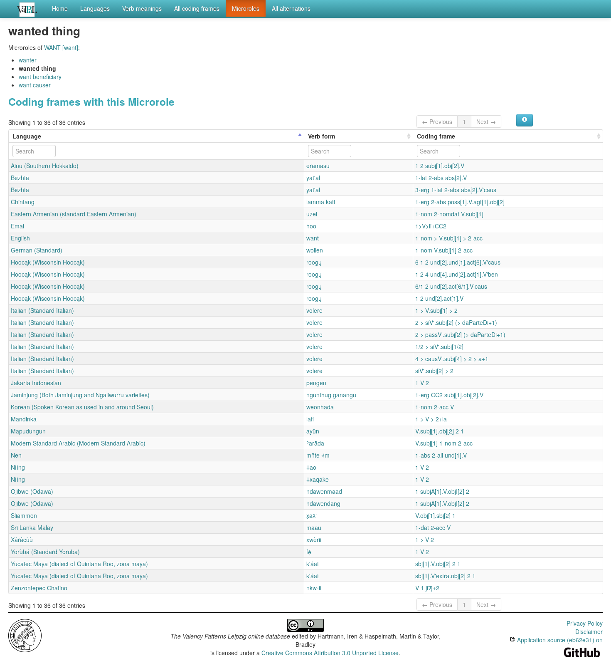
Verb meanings (142, 8)
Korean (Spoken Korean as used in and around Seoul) (82, 407)
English (20, 238)
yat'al (313, 177)
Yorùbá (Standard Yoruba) (45, 551)
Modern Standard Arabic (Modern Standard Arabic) (78, 443)
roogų (314, 262)
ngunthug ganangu (331, 395)
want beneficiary (40, 76)
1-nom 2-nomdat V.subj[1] (449, 214)
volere (314, 310)
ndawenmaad (324, 491)
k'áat (312, 563)
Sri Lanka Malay (32, 527)
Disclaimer (589, 631)
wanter (28, 60)
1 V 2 (422, 383)
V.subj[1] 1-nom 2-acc (444, 443)
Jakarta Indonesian (36, 383)
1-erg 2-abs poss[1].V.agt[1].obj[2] (460, 202)
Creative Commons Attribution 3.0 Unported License (330, 653)
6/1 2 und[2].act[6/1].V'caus (451, 286)
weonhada (320, 407)
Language (26, 136)
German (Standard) (36, 250)
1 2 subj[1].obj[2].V (439, 165)
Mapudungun (28, 431)
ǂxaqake (317, 479)
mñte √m (318, 455)
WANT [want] (61, 47)
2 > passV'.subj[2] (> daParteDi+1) (460, 334)
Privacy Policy (585, 623)
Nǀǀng (18, 467)
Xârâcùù (22, 539)
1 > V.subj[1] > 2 (436, 310)
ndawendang (323, 503)
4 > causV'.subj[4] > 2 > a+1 (451, 358)
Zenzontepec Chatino (39, 588)
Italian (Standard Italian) (42, 310)
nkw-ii (313, 588)
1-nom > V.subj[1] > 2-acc (449, 238)
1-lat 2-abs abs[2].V (441, 177)
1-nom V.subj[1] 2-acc (444, 250)
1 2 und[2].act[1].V (439, 298)
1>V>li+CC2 (430, 226)
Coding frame (436, 136)
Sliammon (24, 515)
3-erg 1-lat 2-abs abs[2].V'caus (455, 190)
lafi (310, 419)
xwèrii (313, 539)
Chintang (22, 202)
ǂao (311, 467)
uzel (311, 214)
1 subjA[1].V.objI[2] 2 (442, 491)
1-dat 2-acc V (433, 527)
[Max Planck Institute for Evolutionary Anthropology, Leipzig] (25, 634)
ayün (312, 431)
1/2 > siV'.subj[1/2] (439, 346)
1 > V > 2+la (431, 419)
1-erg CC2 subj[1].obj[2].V (449, 395)
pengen (316, 383)
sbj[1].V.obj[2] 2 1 (438, 563)
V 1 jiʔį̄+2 (427, 588)
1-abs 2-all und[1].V (441, 455)
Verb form (321, 136)
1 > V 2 (424, 539)
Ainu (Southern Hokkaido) (45, 165)
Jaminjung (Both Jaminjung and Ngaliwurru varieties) (80, 395)
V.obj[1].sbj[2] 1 (435, 515)
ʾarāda (315, 443)
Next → (486, 121)
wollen (314, 250)
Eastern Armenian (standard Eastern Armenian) (73, 214)
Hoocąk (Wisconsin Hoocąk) (48, 262)
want (312, 238)
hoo (311, 226)
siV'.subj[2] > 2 (434, 370)
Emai (17, 226)
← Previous (437, 121)
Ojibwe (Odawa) (32, 491)
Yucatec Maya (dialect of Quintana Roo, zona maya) (79, 563)
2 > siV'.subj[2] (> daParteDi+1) (456, 322)
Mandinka (24, 419)
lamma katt (320, 202)
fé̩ (308, 551)
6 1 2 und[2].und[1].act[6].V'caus (457, 262)
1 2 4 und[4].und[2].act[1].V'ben (456, 274)
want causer (35, 85)
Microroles (245, 8)
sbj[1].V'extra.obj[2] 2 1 (445, 576)
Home (60, 8)
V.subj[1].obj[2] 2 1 (439, 431)
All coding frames (196, 8)
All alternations (291, 8)
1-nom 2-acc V (434, 407)
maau (313, 527)
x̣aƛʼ (311, 515)
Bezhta (20, 177)
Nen (16, 455)
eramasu (318, 165)
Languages (95, 8)
